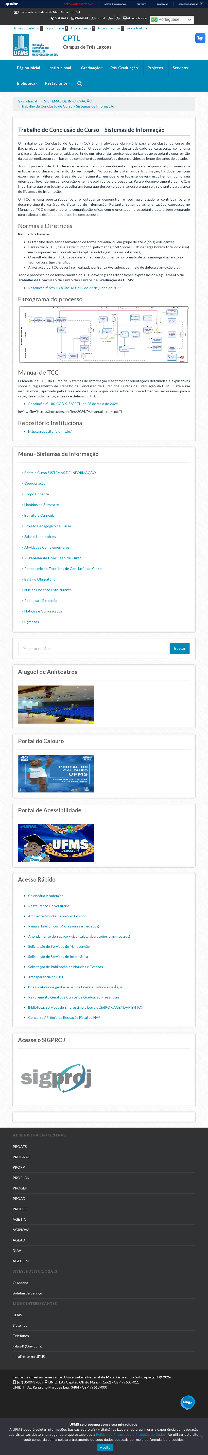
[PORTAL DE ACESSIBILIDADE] (56, 842)
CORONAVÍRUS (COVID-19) (78, 4)
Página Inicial (28, 67)
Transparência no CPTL (46, 977)
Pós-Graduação (124, 67)
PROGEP (20, 1188)
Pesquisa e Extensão (40, 600)
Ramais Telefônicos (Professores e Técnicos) (63, 926)
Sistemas (20, 1325)
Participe (141, 4)
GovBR (11, 4)
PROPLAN (21, 1178)
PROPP (19, 1167)
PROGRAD (21, 1157)
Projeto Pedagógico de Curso (47, 526)
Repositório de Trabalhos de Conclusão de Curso (63, 568)
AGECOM (21, 1261)
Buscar (180, 648)
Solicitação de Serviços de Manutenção (59, 946)
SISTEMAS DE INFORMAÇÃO (68, 101)
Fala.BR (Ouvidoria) (27, 1346)
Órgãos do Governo (188, 4)
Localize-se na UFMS (29, 1356)
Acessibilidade (137, 28)
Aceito (105, 1447)
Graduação (90, 67)
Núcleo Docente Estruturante (48, 590)
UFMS (17, 1315)
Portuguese (168, 19)
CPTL (71, 38)
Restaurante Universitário (48, 906)
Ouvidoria (20, 1283)
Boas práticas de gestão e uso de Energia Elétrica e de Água (75, 987)
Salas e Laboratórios (40, 536)
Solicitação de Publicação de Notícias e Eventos (65, 967)
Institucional (59, 67)
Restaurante (56, 83)
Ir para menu (55, 28)
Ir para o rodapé (109, 28)
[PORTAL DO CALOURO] (56, 773)
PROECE (20, 1209)
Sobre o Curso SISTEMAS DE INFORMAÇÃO (60, 472)
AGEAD (19, 1240)
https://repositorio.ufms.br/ (50, 431)
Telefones (21, 1336)
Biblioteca (26, 83)
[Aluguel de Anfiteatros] (56, 704)
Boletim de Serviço (27, 1293)
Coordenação (35, 483)
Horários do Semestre (41, 504)
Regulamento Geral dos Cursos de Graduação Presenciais (73, 997)
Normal (99, 18)
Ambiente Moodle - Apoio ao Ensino (56, 916)
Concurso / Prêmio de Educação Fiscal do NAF (64, 1017)
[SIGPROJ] (56, 1077)
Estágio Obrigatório (40, 579)
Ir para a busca (81, 28)
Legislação (162, 4)
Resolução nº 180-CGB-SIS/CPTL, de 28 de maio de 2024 (73, 403)
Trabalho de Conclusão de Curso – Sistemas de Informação (67, 106)
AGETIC (19, 1219)
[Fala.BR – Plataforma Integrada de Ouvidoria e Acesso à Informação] (187, 1402)
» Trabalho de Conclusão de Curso (53, 558)
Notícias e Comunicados (43, 611)
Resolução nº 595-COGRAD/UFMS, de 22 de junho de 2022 (74, 288)
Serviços (180, 67)
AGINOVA (21, 1230)
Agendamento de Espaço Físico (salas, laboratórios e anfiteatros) (79, 936)
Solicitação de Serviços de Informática (58, 956)
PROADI (20, 1198)
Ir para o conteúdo (26, 28)
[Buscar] (79, 83)
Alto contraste (137, 18)
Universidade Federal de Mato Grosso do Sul (49, 12)
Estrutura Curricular (40, 515)
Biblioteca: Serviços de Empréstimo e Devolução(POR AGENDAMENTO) (85, 1007)
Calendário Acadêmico (45, 895)
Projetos (155, 67)
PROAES (20, 1146)
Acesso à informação (115, 4)
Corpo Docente (36, 494)
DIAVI (18, 1250)
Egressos (31, 622)
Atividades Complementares (47, 547)
